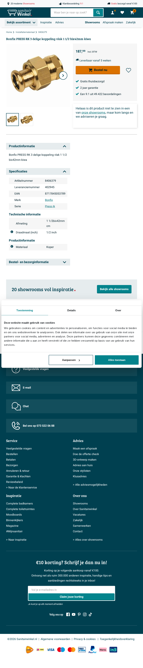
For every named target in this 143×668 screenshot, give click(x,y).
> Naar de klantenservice (21, 487)
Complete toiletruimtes (20, 509)
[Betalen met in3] (113, 650)
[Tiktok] (90, 614)
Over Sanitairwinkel (85, 509)
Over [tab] (118, 310)
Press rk (50, 206)
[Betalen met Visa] (50, 649)
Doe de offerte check (86, 454)
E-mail (27, 388)
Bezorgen (12, 465)
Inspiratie (46, 22)
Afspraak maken (113, 22)
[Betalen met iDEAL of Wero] (40, 649)
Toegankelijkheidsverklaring (117, 639)
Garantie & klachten (18, 476)
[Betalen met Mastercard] (71, 649)
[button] (128, 70)
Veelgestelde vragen (36, 369)
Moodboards (14, 515)
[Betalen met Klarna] (103, 649)
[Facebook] (68, 614)
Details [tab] (71, 310)
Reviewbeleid (14, 482)
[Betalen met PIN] (82, 649)
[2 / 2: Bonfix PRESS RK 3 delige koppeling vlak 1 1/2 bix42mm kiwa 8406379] (26, 119)
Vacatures (79, 515)
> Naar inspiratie (16, 540)
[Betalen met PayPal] (92, 650)
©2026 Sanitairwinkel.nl (22, 639)
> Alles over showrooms (88, 540)
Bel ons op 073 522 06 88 (38, 426)
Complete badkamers (19, 503)
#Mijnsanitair (14, 531)
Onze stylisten (82, 471)
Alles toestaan (116, 359)
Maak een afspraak (85, 448)
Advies (59, 22)
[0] (122, 12)
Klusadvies (79, 476)
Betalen (11, 460)
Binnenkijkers (14, 520)
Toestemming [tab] (24, 310)
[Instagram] (85, 614)
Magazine (12, 526)
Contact (77, 531)
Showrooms (92, 22)
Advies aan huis (83, 465)
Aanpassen (69, 359)
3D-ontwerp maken (84, 460)
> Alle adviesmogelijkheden (90, 485)
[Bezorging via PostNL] (29, 650)
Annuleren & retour (17, 471)
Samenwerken (82, 526)
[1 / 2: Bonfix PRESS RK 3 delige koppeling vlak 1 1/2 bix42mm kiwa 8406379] (12, 119)
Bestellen (12, 454)
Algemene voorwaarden (55, 639)
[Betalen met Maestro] (61, 649)
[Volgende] (63, 75)
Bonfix (49, 200)
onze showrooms (93, 113)
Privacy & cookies (85, 639)
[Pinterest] (79, 614)
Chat (26, 406)
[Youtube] (74, 614)
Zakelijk (131, 22)
